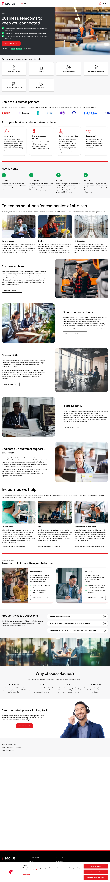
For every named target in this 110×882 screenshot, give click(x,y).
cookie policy (34, 870)
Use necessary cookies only (95, 877)
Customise (94, 872)
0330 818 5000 (17, 623)
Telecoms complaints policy (8, 750)
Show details (26, 874)
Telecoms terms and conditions (9, 744)
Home (3, 13)
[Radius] (8, 3)
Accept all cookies (95, 866)
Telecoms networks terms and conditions (11, 747)
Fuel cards (32, 861)
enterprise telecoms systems (87, 248)
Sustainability (60, 861)
